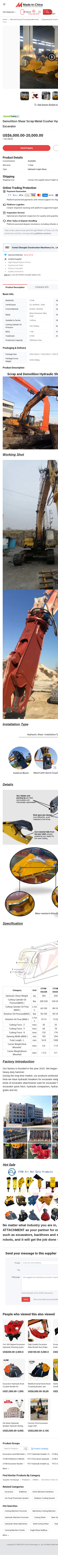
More (5, 1535)
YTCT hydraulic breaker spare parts (42, 1463)
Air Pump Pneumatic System (17, 1498)
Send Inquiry (27, 148)
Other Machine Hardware (43, 1491)
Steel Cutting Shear (41, 1523)
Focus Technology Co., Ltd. (34, 1544)
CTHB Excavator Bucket (13, 1463)
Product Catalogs (40, 1448)
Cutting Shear (40, 1517)
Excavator (9, 1491)
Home (5, 19)
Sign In (7, 274)
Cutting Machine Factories (16, 1511)
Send (26, 1299)
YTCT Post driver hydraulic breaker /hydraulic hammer (39, 1459)
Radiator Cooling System (44, 1498)
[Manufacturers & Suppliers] (29, 4)
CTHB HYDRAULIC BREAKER (15, 1459)
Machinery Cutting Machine (44, 1511)
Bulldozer (23, 1491)
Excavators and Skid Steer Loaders (15, 1454)
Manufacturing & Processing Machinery (24, 19)
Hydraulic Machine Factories (17, 1517)
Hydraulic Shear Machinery (16, 1523)
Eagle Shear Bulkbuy (38, 1530)
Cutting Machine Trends (15, 1530)
